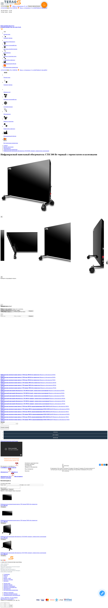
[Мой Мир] (104, 465)
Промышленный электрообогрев (12, 595)
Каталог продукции (8, 146)
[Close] (2, 314)
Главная (5, 145)
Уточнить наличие (5, 427)
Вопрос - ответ (7, 578)
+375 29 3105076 (5, 8)
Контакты (6, 581)
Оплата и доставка (8, 579)
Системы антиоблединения (10, 593)
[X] (106, 465)
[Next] (7, 604)
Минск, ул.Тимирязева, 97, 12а (19, 6)
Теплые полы (7, 583)
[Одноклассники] (102, 465)
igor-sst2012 (44, 70)
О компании (7, 574)
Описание (3, 441)
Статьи (5, 577)
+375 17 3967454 (13, 8)
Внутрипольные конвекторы (11, 590)
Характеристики (10, 441)
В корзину (3, 506)
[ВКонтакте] (100, 465)
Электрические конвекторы (10, 149)
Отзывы (16, 441)
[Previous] (3, 604)
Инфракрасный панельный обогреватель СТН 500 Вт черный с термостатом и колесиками (26, 150)
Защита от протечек (8, 592)
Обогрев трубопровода (9, 586)
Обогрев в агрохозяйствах (10, 587)
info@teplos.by (37, 70)
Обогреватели (7, 148)
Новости (6, 575)
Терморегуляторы (8, 584)
